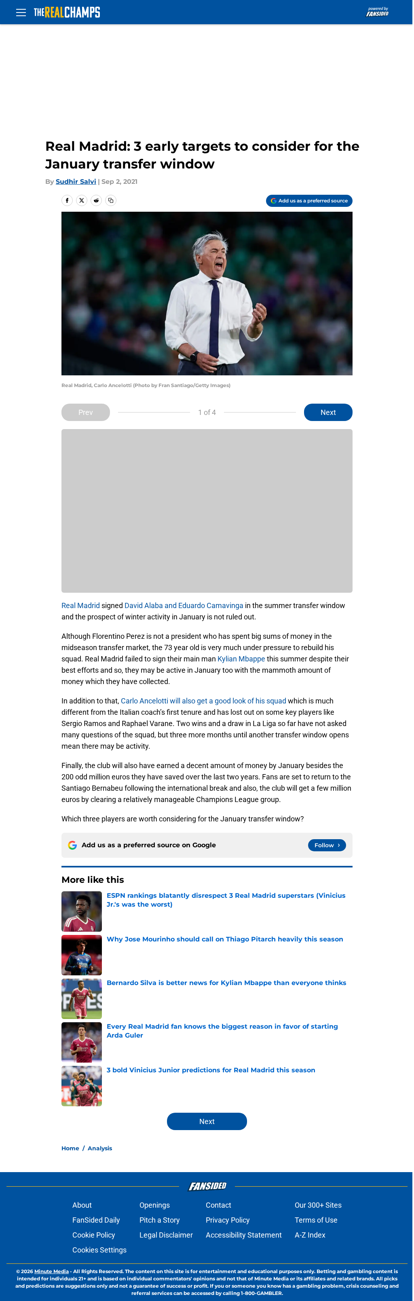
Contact (218, 1205)
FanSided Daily (96, 1220)
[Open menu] (21, 12)
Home (70, 1148)
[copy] (110, 200)
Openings (154, 1205)
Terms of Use (316, 1220)
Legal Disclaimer (166, 1235)
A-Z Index (310, 1235)
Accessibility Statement (244, 1235)
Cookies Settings (99, 1250)
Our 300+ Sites (318, 1205)
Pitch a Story (159, 1220)
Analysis (100, 1148)
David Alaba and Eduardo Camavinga (184, 605)
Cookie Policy (93, 1235)
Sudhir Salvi (76, 181)
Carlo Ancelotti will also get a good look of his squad (203, 701)
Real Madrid (80, 605)
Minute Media (51, 1271)
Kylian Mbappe (241, 659)
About (82, 1205)
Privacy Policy (228, 1220)
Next (328, 412)
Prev (85, 412)
